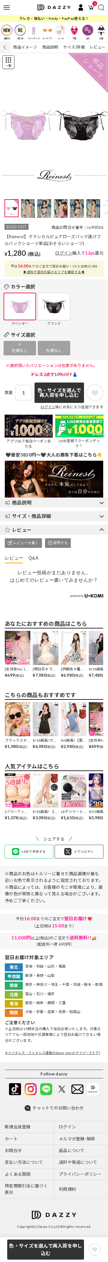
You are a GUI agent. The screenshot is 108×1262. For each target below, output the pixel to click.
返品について (72, 1150)
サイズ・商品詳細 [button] (31, 516)
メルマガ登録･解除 (77, 1138)
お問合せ (13, 1150)
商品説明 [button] (22, 502)
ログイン (63, 253)
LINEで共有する (34, 851)
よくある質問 (18, 1174)
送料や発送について (78, 1162)
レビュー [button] (22, 530)
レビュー (98, 47)
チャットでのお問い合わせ (58, 1107)
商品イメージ (25, 47)
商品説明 (50, 47)
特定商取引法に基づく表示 (26, 1189)
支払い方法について (24, 1162)
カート (11, 1138)
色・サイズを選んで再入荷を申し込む (45, 1249)
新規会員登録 (18, 1126)
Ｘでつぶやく (84, 851)
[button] (101, 122)
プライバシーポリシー (80, 1174)
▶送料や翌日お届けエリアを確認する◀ (53, 272)
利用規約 (67, 1189)
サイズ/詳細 (74, 47)
